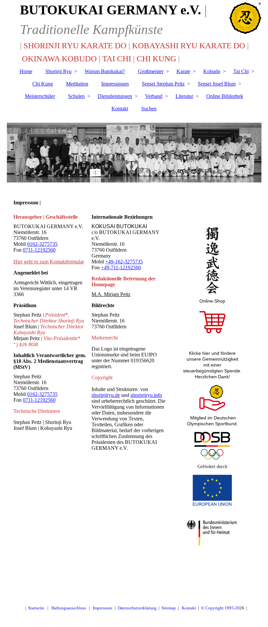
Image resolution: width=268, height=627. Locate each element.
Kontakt (119, 108)
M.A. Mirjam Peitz (111, 294)
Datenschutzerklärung (137, 607)
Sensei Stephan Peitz (163, 83)
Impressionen (115, 83)
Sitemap (168, 607)
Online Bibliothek (224, 96)
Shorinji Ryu (58, 71)
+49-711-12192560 (121, 267)
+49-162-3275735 (124, 261)
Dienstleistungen (115, 96)
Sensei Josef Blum (217, 83)
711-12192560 (40, 250)
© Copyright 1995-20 (220, 607)
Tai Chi (241, 71)
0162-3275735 (42, 244)
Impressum (102, 607)
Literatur (184, 96)
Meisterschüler (40, 96)
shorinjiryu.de (106, 395)
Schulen (76, 96)
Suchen (149, 108)
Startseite (36, 607)
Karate (183, 71)
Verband (153, 96)
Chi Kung (42, 83)
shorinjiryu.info (146, 395)
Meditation (77, 83)
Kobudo (211, 71)
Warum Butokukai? (105, 71)
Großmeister (150, 71)
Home (26, 71)
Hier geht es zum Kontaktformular (48, 261)
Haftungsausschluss (68, 607)
